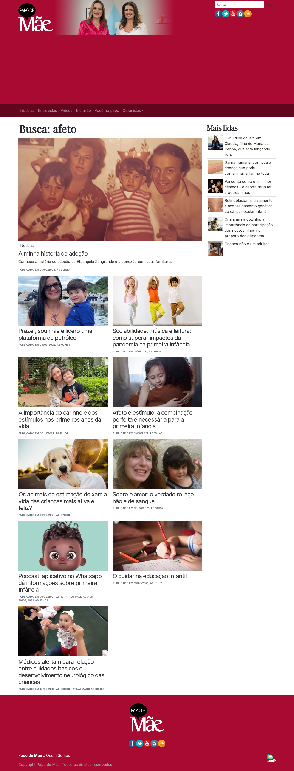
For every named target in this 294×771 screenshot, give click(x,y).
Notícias (27, 110)
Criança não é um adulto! (247, 244)
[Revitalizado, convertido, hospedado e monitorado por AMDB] (271, 757)
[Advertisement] (147, 69)
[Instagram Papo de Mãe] (240, 13)
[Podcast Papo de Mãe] (248, 13)
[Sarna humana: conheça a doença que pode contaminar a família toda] (215, 166)
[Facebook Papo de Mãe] (218, 13)
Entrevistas (47, 110)
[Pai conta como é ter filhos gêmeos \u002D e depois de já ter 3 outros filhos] (215, 185)
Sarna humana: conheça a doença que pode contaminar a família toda (248, 168)
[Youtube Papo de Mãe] (233, 13)
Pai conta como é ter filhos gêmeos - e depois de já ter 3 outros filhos (248, 187)
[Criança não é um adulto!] (215, 248)
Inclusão (83, 110)
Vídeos (66, 110)
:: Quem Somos (56, 755)
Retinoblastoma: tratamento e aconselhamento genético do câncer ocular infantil (249, 206)
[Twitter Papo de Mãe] (225, 13)
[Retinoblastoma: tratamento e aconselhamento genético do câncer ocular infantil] (215, 204)
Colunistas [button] (132, 110)
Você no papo (107, 110)
